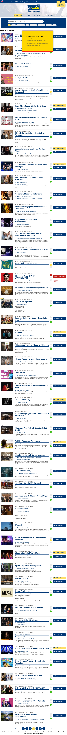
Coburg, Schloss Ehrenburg (23, 581)
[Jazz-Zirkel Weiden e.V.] (16, 304)
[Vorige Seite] (19, 728)
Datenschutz (61, 731)
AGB (20, 2)
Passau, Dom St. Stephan (22, 55)
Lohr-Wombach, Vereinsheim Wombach (26, 361)
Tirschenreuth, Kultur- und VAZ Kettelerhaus (27, 610)
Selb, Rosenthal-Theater (22, 651)
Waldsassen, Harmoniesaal (23, 511)
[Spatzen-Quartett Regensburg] (16, 568)
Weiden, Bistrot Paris (22, 304)
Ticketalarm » (56, 281)
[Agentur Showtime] (16, 266)
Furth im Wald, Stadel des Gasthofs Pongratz (27, 473)
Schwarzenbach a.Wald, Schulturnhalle (26, 556)
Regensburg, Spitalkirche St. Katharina (25, 568)
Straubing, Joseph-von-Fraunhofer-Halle (26, 594)
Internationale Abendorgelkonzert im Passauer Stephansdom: (31, 53)
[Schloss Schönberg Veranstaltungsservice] (16, 527)
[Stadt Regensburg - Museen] (16, 459)
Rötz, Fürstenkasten (21, 252)
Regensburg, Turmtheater (23, 66)
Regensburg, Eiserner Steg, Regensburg (26, 444)
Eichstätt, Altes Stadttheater (23, 542)
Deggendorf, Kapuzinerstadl (23, 665)
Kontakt (33, 2)
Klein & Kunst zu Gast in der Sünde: (24, 108)
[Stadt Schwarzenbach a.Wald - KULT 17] (16, 556)
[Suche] (9, 21)
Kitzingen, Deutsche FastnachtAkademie (26, 691)
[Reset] (42, 21)
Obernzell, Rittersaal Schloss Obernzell (26, 678)
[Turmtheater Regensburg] (16, 66)
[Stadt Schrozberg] (16, 38)
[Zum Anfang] (16, 728)
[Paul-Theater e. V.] (16, 323)
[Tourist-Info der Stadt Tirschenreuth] (16, 610)
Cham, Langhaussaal (21, 184)
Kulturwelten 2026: (21, 636)
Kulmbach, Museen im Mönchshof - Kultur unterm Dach (29, 238)
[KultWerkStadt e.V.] (16, 473)
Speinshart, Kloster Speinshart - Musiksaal (26, 211)
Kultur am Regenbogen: (22, 182)
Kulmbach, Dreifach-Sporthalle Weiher (26, 486)
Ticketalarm (38, 15)
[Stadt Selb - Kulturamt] (16, 651)
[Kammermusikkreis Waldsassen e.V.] (16, 511)
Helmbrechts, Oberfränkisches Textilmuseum (27, 638)
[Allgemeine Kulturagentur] (16, 280)
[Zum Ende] (51, 728)
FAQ (16, 2)
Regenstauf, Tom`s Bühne (23, 390)
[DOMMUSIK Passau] (16, 55)
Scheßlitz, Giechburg (22, 418)
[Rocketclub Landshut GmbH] (16, 402)
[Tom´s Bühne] (16, 390)
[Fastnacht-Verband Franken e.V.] (16, 691)
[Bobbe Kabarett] (16, 719)
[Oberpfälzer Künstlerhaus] (16, 198)
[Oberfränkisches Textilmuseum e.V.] (16, 638)
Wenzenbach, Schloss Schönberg (24, 527)
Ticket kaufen (59, 36)
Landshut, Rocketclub (22, 402)
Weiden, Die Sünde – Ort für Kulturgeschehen (27, 110)
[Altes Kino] (16, 80)
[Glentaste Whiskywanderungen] (16, 444)
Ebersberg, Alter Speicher (23, 80)
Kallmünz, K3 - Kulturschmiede (24, 153)
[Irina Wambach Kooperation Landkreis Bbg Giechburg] (16, 418)
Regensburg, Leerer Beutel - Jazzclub (25, 335)
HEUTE (28, 15)
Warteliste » (55, 280)
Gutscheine (49, 15)
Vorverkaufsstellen (9, 2)
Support (24, 2)
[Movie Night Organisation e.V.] (16, 542)
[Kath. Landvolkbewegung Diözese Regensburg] (16, 252)
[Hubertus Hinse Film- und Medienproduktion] (16, 153)
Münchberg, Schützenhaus (23, 348)
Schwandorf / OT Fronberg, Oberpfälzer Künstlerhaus (29, 198)
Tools (28, 2)
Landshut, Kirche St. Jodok (23, 498)
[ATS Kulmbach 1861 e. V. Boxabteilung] (16, 486)
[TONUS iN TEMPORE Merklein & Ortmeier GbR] (16, 678)
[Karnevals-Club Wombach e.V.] (16, 361)
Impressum (39, 2)
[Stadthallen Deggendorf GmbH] (16, 665)
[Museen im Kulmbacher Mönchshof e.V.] (16, 238)
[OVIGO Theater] (16, 122)
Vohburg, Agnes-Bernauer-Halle (24, 280)
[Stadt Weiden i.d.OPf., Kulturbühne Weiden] (16, 110)
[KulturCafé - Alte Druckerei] (16, 95)
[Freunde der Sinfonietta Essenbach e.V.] (16, 169)
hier (39, 45)
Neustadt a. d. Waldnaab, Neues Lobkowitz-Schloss (28, 138)
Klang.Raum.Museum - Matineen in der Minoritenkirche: (29, 457)
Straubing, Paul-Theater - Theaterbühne (26, 323)
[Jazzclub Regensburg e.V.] (16, 335)
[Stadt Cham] (16, 184)
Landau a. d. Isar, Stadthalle (23, 266)
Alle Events (18, 15)
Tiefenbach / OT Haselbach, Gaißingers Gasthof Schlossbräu (30, 719)
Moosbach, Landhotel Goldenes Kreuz (25, 122)
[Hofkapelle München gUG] (16, 581)
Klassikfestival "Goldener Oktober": (25, 196)
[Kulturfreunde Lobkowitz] (16, 138)
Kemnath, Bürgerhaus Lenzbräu (24, 290)
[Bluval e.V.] (16, 594)
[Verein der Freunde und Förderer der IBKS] (16, 211)
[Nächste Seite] (48, 728)
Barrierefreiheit (28, 733)
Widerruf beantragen (38, 733)
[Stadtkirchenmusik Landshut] (16, 498)
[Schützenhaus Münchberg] (16, 348)
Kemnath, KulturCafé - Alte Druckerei (25, 95)
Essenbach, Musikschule (22, 169)
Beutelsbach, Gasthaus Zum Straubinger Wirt (27, 375)
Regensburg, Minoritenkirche (23, 459)
